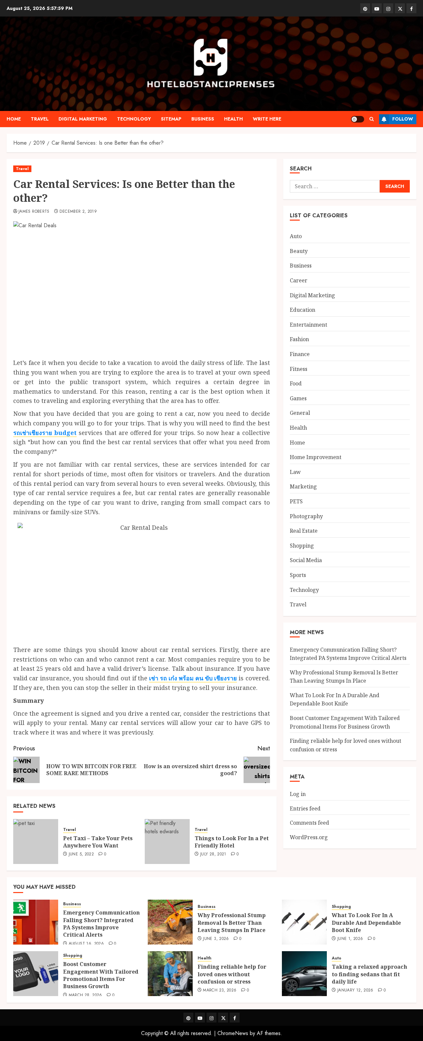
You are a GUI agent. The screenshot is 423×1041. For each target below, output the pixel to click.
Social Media (306, 560)
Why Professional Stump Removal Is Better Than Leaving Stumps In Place (232, 923)
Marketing (303, 486)
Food (296, 383)
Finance (300, 354)
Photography (306, 516)
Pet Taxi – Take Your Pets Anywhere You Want (98, 842)
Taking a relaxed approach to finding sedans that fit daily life (369, 974)
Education (302, 309)
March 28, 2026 (85, 995)
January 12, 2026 (355, 990)
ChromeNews (232, 1033)
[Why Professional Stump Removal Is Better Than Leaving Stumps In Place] (170, 922)
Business (202, 119)
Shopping (302, 545)
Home (14, 119)
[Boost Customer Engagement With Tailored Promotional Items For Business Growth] (35, 973)
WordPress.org (309, 837)
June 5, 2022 (81, 854)
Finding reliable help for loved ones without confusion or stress (232, 974)
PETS (296, 501)
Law (295, 472)
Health (233, 119)
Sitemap (171, 119)
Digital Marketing (82, 119)
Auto (296, 236)
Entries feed (305, 808)
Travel (40, 119)
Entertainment (308, 324)
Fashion (299, 339)
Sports (298, 575)
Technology (134, 119)
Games (298, 398)
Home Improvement (315, 457)
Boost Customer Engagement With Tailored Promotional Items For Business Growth (100, 975)
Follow (402, 119)
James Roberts (34, 211)
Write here (267, 119)
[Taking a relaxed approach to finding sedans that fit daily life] (304, 973)
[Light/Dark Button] (357, 119)
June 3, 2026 (216, 939)
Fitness (298, 369)
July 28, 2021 (213, 854)
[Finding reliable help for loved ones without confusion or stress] (170, 973)
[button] (371, 119)
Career (298, 280)
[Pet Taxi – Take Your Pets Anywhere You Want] (35, 841)
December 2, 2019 (78, 211)
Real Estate (304, 530)
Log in (298, 794)
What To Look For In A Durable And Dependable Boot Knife (334, 699)
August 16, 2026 (86, 944)
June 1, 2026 (350, 939)
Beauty (299, 251)
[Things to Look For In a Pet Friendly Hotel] (167, 841)
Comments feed (309, 822)
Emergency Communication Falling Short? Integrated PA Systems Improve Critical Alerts (101, 923)
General (300, 412)
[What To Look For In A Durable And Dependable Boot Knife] (304, 922)
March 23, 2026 (219, 990)
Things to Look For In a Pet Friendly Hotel (232, 842)
